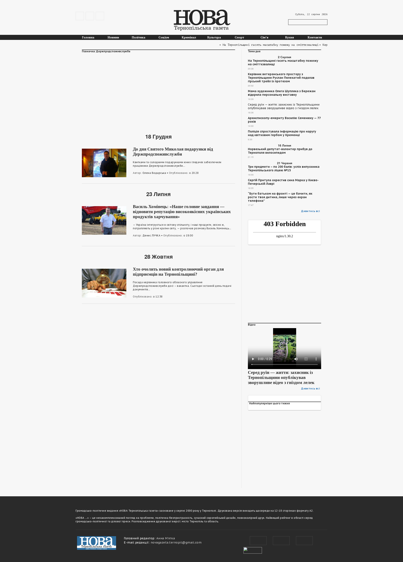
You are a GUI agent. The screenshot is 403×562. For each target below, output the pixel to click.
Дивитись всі (310, 211)
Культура (214, 37)
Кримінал (189, 37)
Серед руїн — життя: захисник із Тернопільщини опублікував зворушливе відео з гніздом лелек (283, 106)
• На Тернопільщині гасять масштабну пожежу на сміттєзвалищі (261, 44)
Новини (113, 37)
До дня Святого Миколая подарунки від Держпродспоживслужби (173, 152)
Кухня (289, 37)
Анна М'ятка (165, 538)
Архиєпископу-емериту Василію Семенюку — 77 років (284, 119)
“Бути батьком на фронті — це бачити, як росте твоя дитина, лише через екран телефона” (280, 197)
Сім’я (264, 37)
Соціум (163, 37)
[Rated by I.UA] (252, 550)
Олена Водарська (154, 172)
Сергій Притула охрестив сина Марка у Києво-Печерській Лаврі (283, 182)
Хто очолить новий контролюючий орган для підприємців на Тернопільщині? (178, 272)
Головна (88, 37)
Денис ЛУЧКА (152, 235)
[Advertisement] (158, 90)
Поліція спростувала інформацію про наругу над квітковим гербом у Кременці (282, 133)
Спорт (239, 37)
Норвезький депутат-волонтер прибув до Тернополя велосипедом (280, 151)
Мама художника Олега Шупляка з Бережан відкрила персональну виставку (281, 93)
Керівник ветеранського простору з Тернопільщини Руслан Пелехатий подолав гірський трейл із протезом (281, 77)
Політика (138, 37)
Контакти (315, 37)
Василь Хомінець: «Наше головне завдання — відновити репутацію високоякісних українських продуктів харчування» (182, 211)
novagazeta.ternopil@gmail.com (176, 542)
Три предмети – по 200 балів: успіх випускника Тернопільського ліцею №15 (283, 168)
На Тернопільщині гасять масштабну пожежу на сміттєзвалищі (283, 62)
